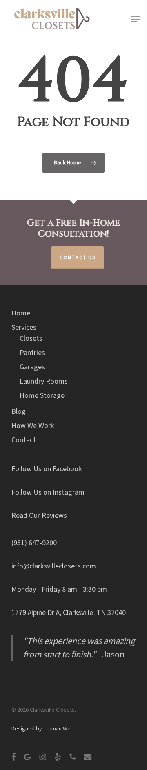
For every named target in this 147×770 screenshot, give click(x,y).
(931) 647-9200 (34, 543)
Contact (23, 440)
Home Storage (42, 396)
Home (20, 313)
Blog (18, 411)
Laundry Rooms (44, 381)
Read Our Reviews (39, 515)
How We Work (32, 426)
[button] (135, 19)
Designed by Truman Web (42, 729)
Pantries (32, 353)
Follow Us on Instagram (48, 492)
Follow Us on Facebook (46, 469)
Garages (32, 367)
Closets (31, 338)
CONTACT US (78, 257)
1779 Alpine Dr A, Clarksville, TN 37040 (68, 613)
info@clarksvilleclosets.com (53, 566)
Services (23, 327)
